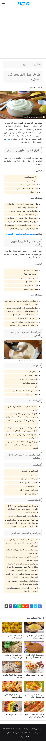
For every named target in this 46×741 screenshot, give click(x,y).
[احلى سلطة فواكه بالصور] (12, 706)
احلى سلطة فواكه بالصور (13, 714)
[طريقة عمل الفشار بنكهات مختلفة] (12, 667)
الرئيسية (34, 64)
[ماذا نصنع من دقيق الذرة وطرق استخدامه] (34, 627)
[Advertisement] (23, 33)
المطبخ (26, 64)
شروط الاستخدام (13, 732)
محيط (9, 139)
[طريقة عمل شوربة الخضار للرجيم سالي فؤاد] (34, 686)
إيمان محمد (40, 87)
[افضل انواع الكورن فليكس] (34, 667)
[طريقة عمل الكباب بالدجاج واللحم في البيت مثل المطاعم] (34, 706)
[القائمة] (3, 3)
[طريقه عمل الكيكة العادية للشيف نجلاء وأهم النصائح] (34, 647)
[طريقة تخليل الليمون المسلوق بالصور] (12, 627)
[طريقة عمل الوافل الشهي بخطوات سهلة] (12, 686)
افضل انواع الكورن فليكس (34, 675)
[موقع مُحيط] (23, 3)
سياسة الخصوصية (26, 732)
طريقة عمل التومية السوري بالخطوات (20, 234)
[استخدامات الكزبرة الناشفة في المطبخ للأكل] (12, 647)
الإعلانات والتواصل (23, 736)
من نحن (36, 732)
